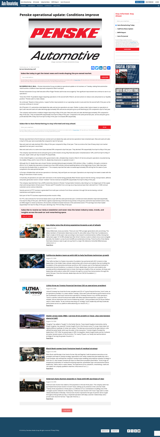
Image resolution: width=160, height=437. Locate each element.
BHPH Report (55, 2)
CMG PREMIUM (149, 2)
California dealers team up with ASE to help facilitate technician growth (77, 255)
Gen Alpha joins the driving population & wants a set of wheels (73, 225)
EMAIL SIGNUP (140, 2)
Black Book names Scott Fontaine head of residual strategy (72, 348)
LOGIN (157, 2)
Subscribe (105, 77)
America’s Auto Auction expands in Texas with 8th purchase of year (75, 379)
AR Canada (36, 2)
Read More (49, 245)
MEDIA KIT (105, 431)
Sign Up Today (27, 216)
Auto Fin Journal (65, 2)
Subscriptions (31, 5)
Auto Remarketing (26, 2)
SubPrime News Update (125, 29)
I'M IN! (104, 127)
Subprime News (45, 2)
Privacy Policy (77, 80)
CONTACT (115, 431)
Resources (40, 5)
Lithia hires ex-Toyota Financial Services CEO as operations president (76, 285)
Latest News (56, 5)
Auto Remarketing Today (125, 25)
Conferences (48, 5)
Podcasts (23, 5)
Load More (66, 410)
